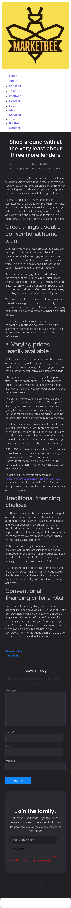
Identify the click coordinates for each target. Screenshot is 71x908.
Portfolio (15, 123)
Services (15, 115)
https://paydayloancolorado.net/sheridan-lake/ (33, 478)
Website (10, 760)
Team (13, 119)
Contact (14, 128)
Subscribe (18, 849)
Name (9, 732)
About (13, 110)
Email (9, 746)
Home (13, 106)
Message (11, 690)
